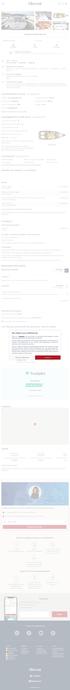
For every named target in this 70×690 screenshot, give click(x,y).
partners (22, 336)
